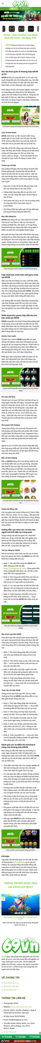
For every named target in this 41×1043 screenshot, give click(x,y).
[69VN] (20, 3)
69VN (3, 957)
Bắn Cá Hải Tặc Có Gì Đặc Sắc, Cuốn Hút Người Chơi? (20, 918)
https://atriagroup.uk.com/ (15, 568)
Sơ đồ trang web (10, 990)
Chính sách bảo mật (11, 986)
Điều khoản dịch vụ (11, 983)
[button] (2, 3)
